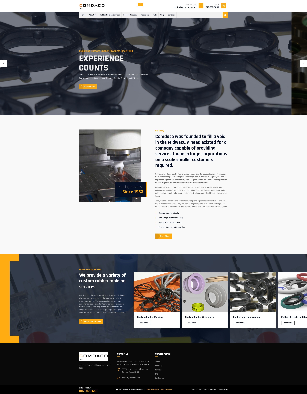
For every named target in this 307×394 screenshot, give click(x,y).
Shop (162, 15)
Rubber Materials (130, 15)
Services (158, 370)
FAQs (155, 15)
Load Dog (158, 366)
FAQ (156, 374)
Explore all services (92, 321)
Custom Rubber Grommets (151, 317)
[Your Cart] (225, 15)
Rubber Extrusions (291, 317)
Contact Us (159, 378)
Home (83, 15)
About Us (92, 15)
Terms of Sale (196, 390)
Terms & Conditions (209, 390)
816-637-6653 (88, 391)
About (157, 361)
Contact (171, 15)
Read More (144, 322)
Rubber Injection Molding (198, 317)
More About (165, 236)
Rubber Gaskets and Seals (247, 317)
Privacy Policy (223, 390)
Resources (145, 15)
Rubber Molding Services (110, 15)
